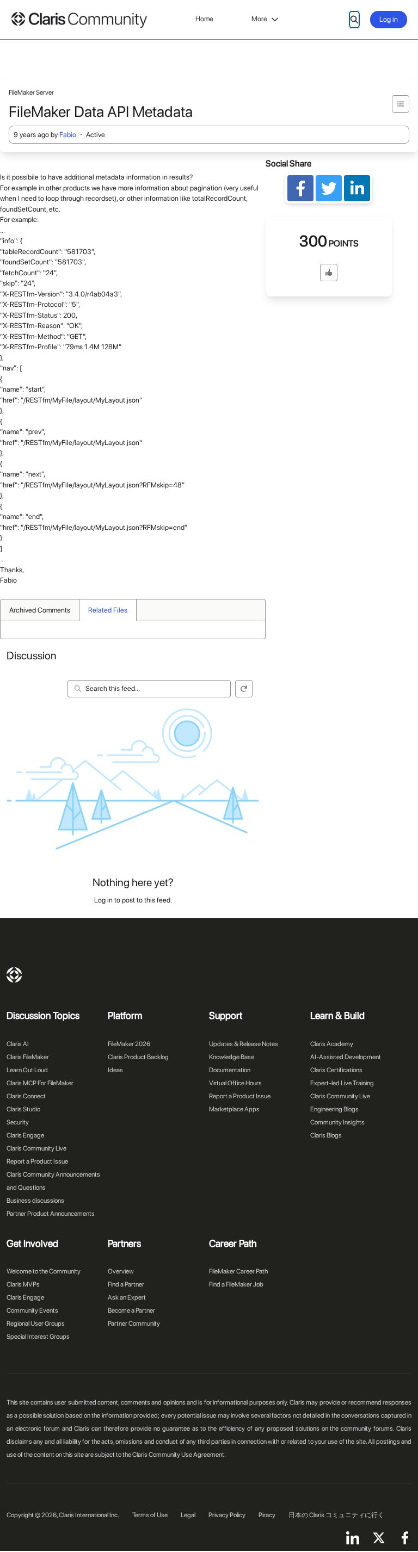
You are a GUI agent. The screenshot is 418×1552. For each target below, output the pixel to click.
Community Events (32, 1310)
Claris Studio (23, 1109)
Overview (121, 1271)
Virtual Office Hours (235, 1083)
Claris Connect (26, 1096)
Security (18, 1122)
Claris (14, 974)
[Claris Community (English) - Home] (79, 20)
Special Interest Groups (38, 1336)
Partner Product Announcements (51, 1213)
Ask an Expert (127, 1297)
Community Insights (337, 1122)
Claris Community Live (36, 1148)
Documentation (229, 1070)
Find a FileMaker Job (236, 1284)
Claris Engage (25, 1135)
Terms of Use (150, 1515)
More (259, 19)
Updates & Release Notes (243, 1044)
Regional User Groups (36, 1323)
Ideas (115, 1070)
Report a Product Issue (37, 1161)
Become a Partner (131, 1310)
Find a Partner (126, 1284)
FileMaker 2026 (129, 1044)
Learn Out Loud (27, 1070)
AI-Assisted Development (345, 1057)
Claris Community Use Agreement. (179, 1454)
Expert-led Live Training (342, 1083)
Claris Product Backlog (138, 1057)
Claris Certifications (336, 1070)
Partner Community (134, 1323)
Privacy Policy (226, 1515)
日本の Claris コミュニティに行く (336, 1515)
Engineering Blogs (334, 1109)
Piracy (267, 1515)
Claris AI (18, 1044)
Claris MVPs (23, 1284)
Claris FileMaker (28, 1057)
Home (204, 19)
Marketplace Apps (234, 1109)
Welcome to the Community (44, 1271)
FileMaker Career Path (238, 1271)
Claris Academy (331, 1044)
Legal (188, 1515)
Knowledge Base (231, 1057)
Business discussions (35, 1200)
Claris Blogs (326, 1135)
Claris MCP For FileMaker (40, 1083)
